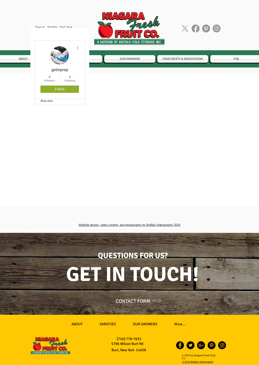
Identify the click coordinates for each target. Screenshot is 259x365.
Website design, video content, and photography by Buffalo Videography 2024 (129, 225)
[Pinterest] (206, 28)
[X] (185, 28)
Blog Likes (47, 100)
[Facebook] (196, 28)
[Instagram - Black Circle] (222, 345)
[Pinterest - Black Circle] (211, 345)
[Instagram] (217, 28)
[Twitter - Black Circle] (190, 345)
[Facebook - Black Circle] (180, 345)
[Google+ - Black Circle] (201, 345)
